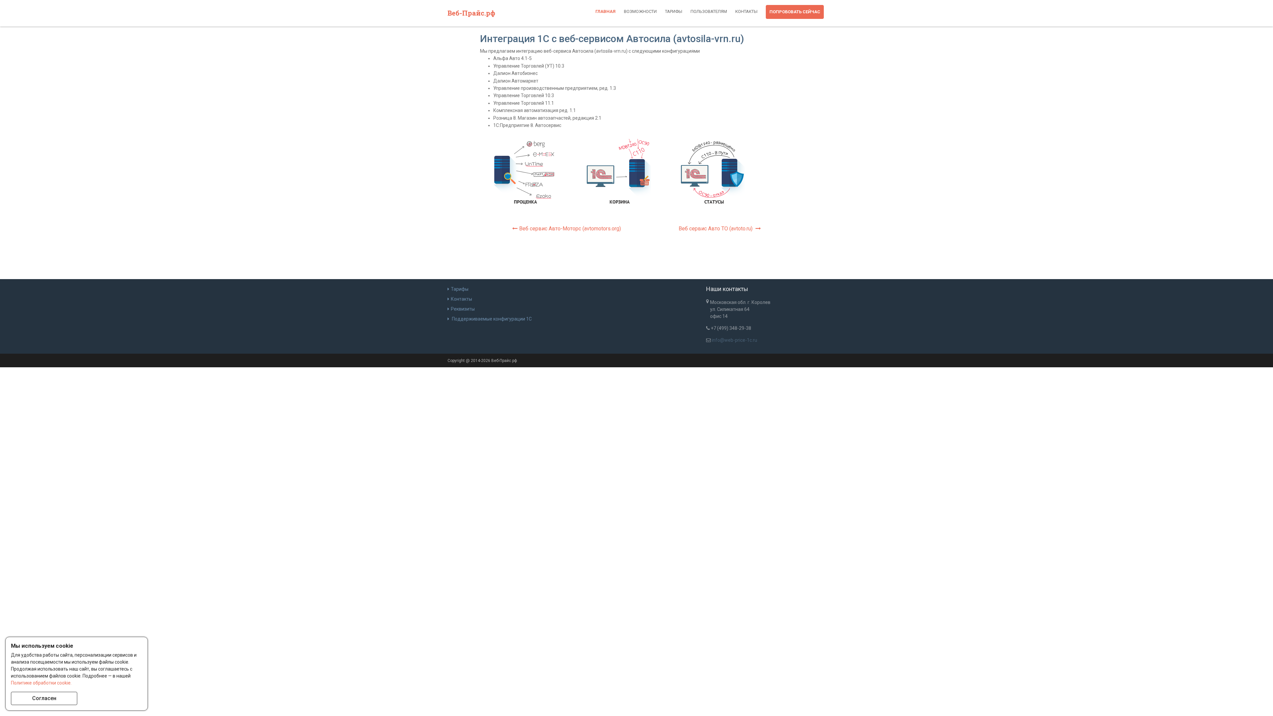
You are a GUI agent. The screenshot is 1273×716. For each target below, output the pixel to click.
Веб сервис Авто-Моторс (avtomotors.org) (570, 228)
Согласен (44, 698)
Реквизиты (463, 309)
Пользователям (709, 11)
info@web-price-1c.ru (734, 340)
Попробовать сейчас (794, 11)
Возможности (640, 11)
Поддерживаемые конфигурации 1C (491, 319)
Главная (605, 11)
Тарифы (673, 11)
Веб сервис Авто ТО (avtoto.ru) (716, 228)
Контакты (746, 11)
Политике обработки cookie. (41, 683)
